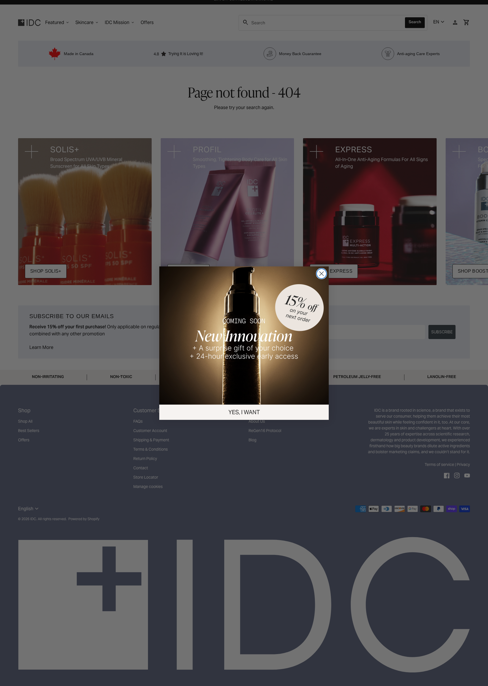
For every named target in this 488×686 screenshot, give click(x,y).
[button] (244, 335)
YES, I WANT (244, 412)
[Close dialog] (321, 274)
